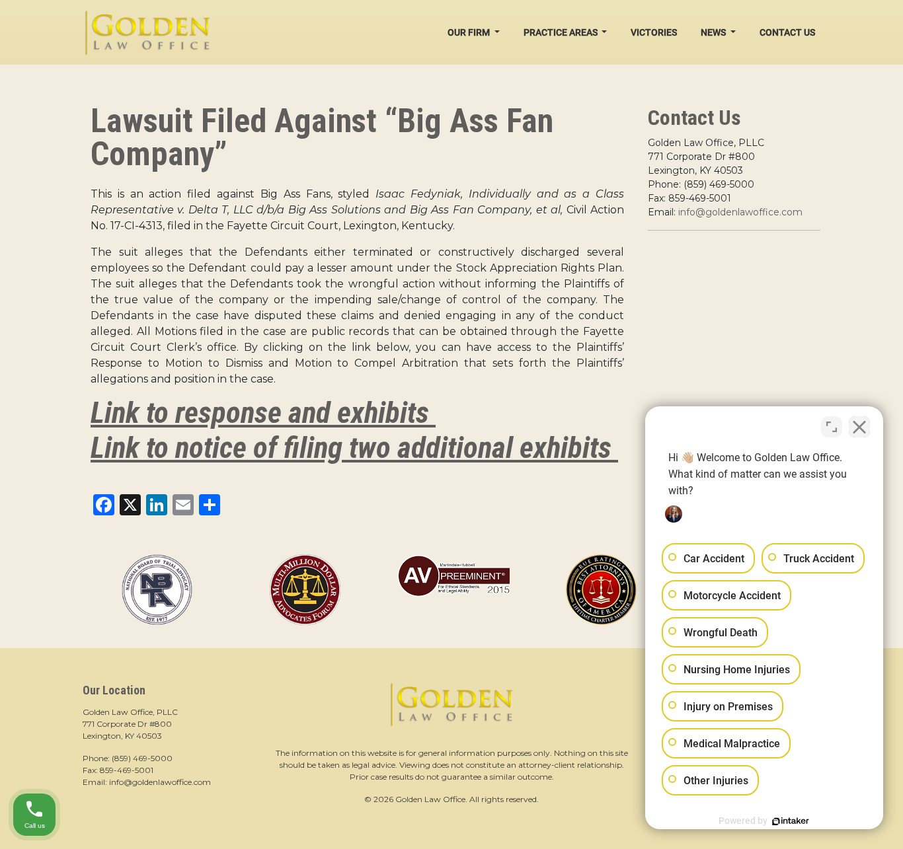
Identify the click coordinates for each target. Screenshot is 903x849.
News (714, 32)
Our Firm (470, 32)
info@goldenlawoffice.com (740, 212)
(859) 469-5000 (142, 758)
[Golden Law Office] (147, 32)
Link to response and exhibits (263, 412)
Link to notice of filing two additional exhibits (354, 447)
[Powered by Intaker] (790, 821)
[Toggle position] (831, 426)
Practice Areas (562, 32)
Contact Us (787, 32)
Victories (654, 32)
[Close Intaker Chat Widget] (859, 426)
